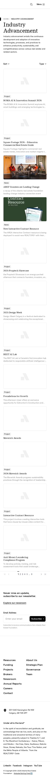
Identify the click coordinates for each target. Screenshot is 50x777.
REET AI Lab (10, 354)
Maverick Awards (12, 438)
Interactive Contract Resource (18, 515)
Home (6, 19)
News (6, 183)
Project (7, 96)
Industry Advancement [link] (22, 19)
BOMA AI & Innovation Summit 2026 (22, 100)
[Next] (41, 573)
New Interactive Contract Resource (21, 228)
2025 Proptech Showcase (16, 270)
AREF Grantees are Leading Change (21, 187)
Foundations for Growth (15, 396)
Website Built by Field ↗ (23, 773)
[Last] (45, 573)
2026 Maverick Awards (15, 473)
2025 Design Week (12, 312)
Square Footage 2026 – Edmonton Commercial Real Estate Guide (20, 143)
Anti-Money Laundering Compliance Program (15, 558)
